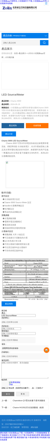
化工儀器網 (15, 427)
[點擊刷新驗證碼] (14, 383)
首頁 (16, 53)
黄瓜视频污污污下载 (17, 435)
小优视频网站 (28, 433)
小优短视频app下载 (15, 433)
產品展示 (22, 53)
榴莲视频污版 (22, 437)
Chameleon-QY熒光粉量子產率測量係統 (29, 401)
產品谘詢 (13, 125)
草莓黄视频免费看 (33, 435)
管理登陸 (25, 427)
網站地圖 (34, 427)
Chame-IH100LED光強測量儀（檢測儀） (28, 408)
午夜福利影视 (33, 437)
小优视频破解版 (41, 433)
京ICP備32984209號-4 (14, 424)
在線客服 (37, 125)
